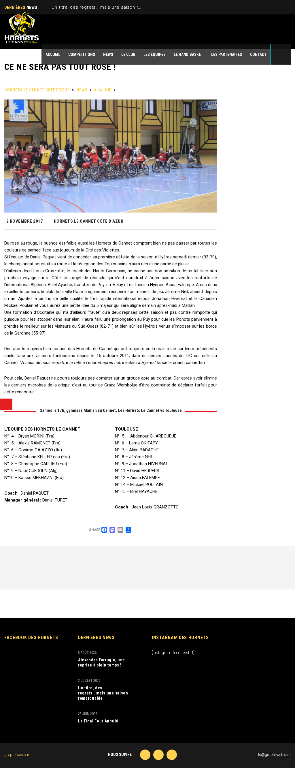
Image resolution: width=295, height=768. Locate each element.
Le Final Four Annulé (98, 721)
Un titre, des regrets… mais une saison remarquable (108, 7)
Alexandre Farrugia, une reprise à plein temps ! (101, 662)
